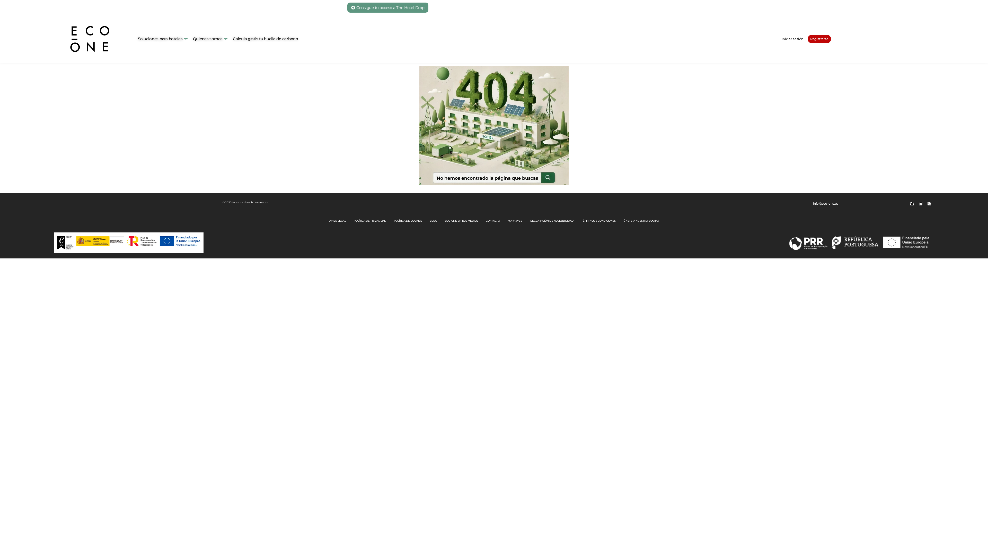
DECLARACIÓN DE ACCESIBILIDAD (552, 220)
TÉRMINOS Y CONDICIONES (598, 220)
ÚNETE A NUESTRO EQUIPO (641, 220)
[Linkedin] (920, 203)
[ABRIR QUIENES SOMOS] (226, 39)
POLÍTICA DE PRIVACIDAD (370, 220)
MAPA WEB (515, 220)
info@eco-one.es (825, 203)
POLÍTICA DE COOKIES (408, 220)
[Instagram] (929, 203)
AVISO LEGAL (337, 220)
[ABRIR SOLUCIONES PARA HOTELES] (186, 39)
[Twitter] (912, 203)
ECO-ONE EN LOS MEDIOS (461, 220)
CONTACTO (493, 220)
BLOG (433, 220)
